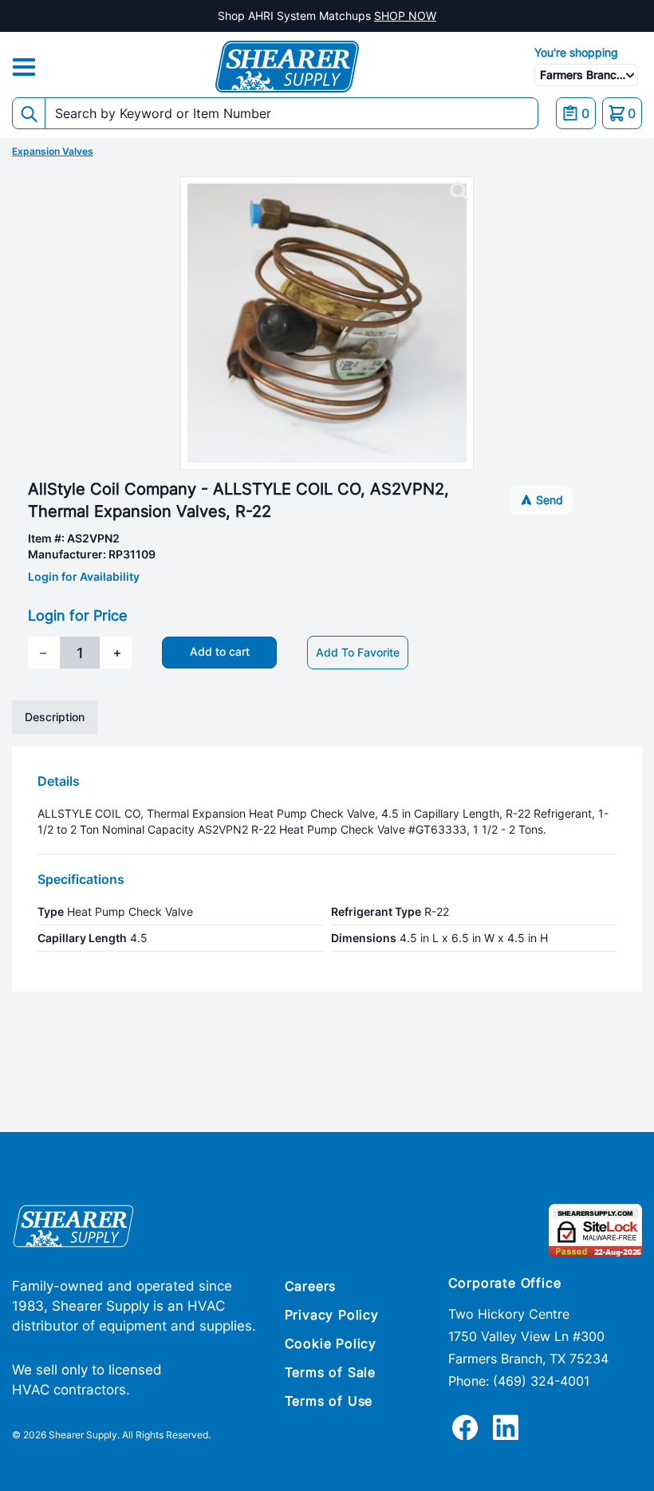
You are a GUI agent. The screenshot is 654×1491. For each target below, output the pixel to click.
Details (58, 781)
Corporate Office (504, 1283)
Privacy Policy (332, 1315)
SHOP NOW (405, 15)
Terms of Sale (330, 1372)
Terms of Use (329, 1401)
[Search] (28, 113)
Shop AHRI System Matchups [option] (327, 15)
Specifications (80, 879)
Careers (311, 1286)
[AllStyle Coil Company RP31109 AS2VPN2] (459, 192)
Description (55, 717)
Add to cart (220, 651)
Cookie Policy (330, 1343)
